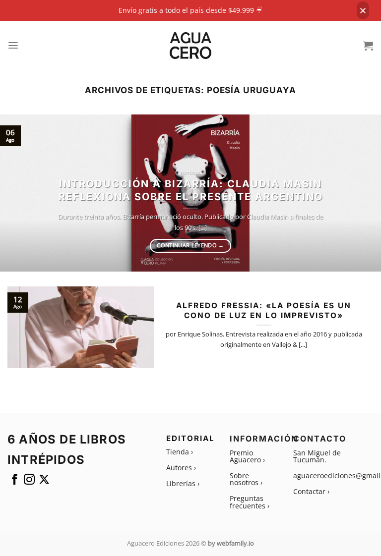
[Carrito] (368, 45)
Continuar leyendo (190, 245)
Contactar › (311, 491)
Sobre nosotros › (246, 479)
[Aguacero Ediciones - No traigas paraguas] (191, 45)
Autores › (181, 467)
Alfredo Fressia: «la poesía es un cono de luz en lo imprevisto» (263, 310)
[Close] (363, 10)
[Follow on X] (44, 481)
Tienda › (179, 451)
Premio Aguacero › (247, 456)
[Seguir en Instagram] (29, 481)
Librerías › (182, 483)
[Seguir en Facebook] (14, 481)
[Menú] (13, 45)
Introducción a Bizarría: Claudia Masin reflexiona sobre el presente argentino (191, 190)
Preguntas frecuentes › (249, 502)
